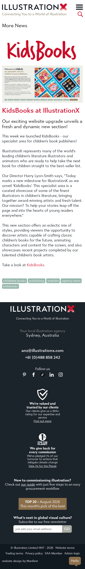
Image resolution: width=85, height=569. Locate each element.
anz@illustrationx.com (42, 350)
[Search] (80, 14)
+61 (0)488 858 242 (42, 357)
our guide (28, 484)
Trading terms (14, 553)
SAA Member (53, 553)
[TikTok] (42, 375)
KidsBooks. (36, 265)
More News (14, 25)
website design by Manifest (20, 561)
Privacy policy (34, 553)
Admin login (72, 553)
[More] (79, 7)
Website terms (65, 548)
